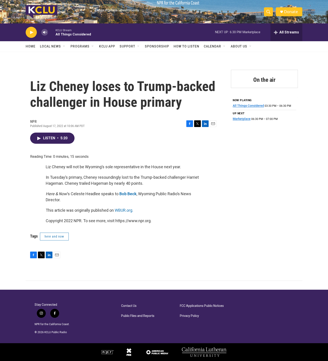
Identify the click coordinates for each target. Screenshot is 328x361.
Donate (291, 11)
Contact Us (129, 306)
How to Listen (186, 46)
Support (127, 46)
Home (30, 46)
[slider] (51, 32)
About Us (239, 46)
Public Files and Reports (137, 316)
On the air (264, 79)
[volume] (44, 32)
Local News (50, 46)
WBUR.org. (124, 210)
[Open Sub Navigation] (64, 46)
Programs (80, 46)
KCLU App (107, 46)
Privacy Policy (189, 316)
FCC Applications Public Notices (202, 306)
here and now (54, 236)
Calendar (212, 46)
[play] (31, 32)
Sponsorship (157, 46)
